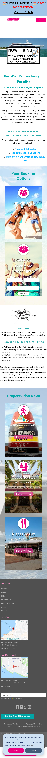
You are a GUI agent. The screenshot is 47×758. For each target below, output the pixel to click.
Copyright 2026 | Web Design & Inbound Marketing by (21, 734)
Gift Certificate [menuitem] (8, 603)
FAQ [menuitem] (4, 592)
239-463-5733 (8, 649)
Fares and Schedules (25, 149)
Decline (33, 750)
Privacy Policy (34, 745)
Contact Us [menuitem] (6, 600)
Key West (5, 617)
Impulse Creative (37, 734)
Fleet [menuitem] (4, 596)
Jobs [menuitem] (4, 607)
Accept (16, 750)
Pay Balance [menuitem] (6, 611)
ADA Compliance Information (29, 727)
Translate (18, 698)
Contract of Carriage (11, 724)
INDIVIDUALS (23, 203)
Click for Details (23, 12)
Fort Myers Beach (9, 655)
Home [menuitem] (4, 588)
